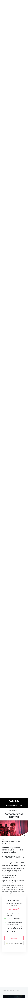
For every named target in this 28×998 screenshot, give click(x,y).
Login (20, 805)
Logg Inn (14, 938)
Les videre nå (14, 909)
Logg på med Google (15, 943)
